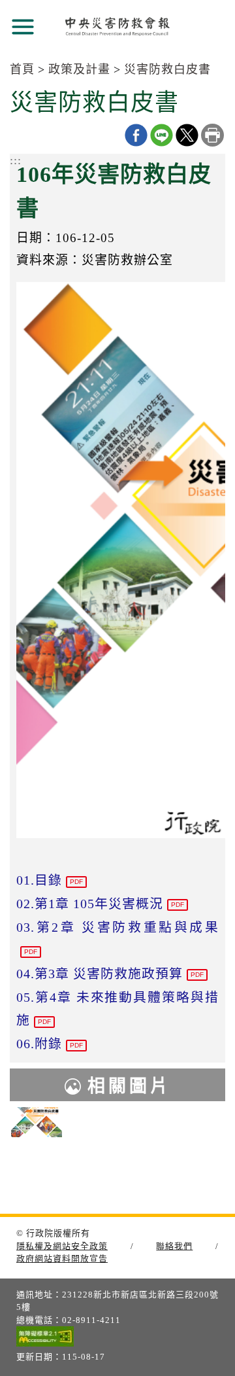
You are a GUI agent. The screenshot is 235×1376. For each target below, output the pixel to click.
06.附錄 (49, 1043)
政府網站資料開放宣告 (62, 1258)
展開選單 (23, 26)
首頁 (22, 69)
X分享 (187, 135)
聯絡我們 (174, 1246)
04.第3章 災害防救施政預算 (110, 973)
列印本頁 (212, 135)
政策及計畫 (79, 69)
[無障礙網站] (45, 1338)
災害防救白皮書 (167, 69)
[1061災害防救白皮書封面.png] (36, 1122)
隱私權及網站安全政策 (62, 1246)
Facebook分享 (136, 135)
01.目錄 (49, 880)
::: (16, 160)
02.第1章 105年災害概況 (100, 903)
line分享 (161, 135)
